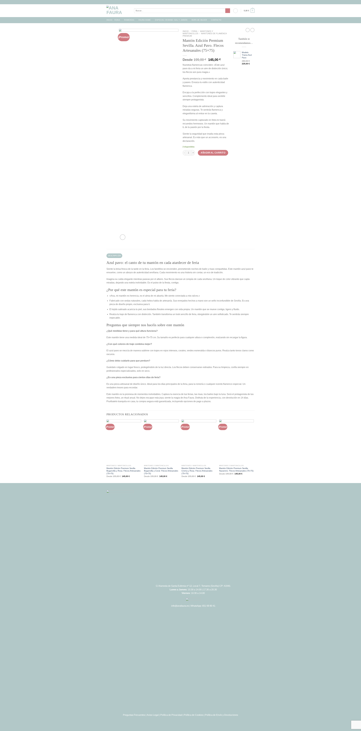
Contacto (216, 20)
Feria (117, 20)
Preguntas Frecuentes (134, 715)
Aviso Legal (153, 715)
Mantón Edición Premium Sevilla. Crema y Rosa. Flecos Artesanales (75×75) (196, 471)
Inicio (109, 20)
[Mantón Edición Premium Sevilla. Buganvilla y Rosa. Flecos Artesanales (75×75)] (123, 441)
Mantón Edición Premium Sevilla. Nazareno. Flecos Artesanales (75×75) (236, 469)
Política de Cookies (193, 715)
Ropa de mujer (199, 20)
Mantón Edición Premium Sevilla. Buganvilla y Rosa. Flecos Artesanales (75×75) (123, 471)
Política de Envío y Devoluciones (221, 715)
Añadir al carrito (213, 153)
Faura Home (144, 20)
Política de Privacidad (171, 715)
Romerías (129, 20)
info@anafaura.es (180, 606)
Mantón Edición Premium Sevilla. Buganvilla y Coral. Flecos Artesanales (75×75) (161, 471)
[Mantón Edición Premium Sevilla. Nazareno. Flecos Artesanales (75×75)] (236, 441)
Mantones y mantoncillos (198, 32)
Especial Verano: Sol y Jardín (171, 20)
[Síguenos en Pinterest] (184, 2)
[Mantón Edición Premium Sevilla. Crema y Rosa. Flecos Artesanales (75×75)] (198, 441)
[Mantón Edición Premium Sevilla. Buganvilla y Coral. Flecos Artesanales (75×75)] (161, 441)
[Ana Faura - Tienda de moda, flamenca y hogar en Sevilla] (118, 11)
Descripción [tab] (114, 256)
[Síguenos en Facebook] (176, 2)
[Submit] (227, 10)
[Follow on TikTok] (182, 2)
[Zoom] (122, 237)
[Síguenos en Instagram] (179, 2)
